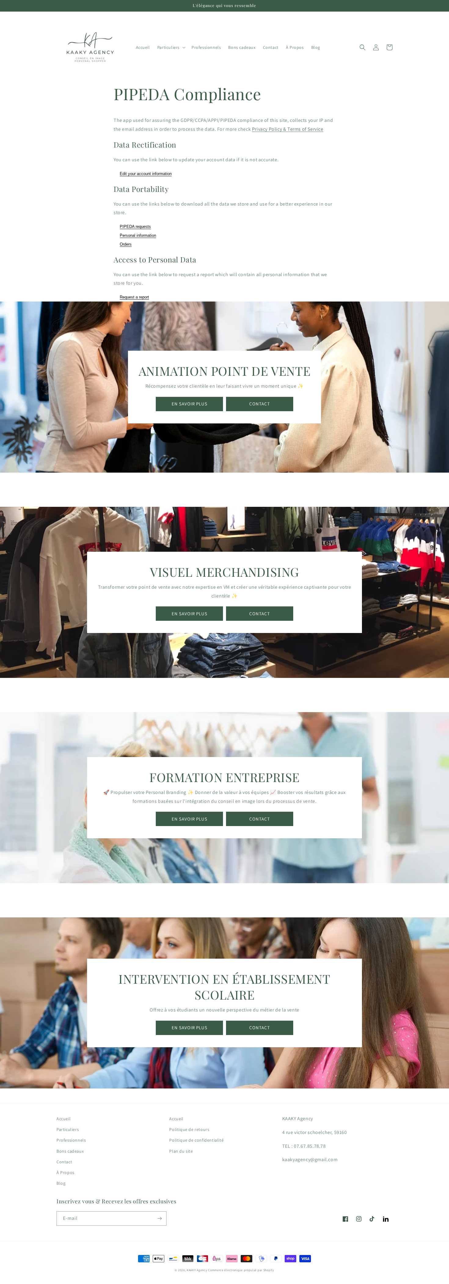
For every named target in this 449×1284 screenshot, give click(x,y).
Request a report (134, 297)
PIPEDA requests (135, 226)
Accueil (64, 1118)
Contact (64, 1162)
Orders (126, 244)
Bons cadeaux (70, 1151)
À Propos (66, 1172)
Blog (61, 1183)
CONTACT (259, 404)
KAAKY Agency (197, 1270)
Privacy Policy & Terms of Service (287, 129)
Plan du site (181, 1151)
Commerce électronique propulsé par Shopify (241, 1270)
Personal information (138, 235)
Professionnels (71, 1140)
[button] (171, 47)
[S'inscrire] (159, 1218)
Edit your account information (146, 173)
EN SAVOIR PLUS (189, 404)
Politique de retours (189, 1129)
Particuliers (68, 1129)
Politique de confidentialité (196, 1140)
